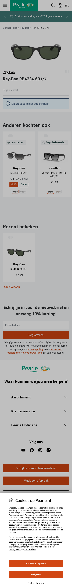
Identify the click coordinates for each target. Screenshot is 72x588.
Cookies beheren (36, 583)
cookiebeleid (30, 549)
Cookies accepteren (36, 563)
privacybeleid (15, 549)
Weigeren (36, 574)
